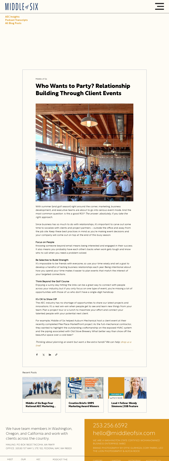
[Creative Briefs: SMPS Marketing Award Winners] (84, 388)
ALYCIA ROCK (132, 451)
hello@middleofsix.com (124, 433)
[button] (159, 6)
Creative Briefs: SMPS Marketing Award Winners (84, 405)
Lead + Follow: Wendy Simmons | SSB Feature (124, 405)
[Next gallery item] (130, 152)
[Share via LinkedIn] (50, 354)
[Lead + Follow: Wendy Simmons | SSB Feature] (127, 388)
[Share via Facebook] (37, 354)
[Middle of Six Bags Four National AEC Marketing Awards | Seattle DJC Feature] (42, 388)
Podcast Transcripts (16, 20)
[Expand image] (84, 152)
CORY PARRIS (150, 448)
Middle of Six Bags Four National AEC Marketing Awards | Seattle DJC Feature (40, 405)
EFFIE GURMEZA (133, 448)
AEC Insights (12, 17)
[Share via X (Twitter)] (43, 354)
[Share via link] (56, 354)
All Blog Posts (13, 23)
